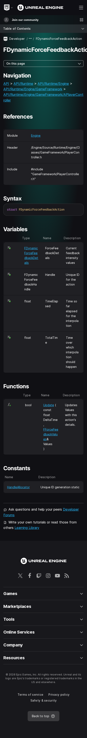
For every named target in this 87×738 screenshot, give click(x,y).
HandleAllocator (18, 487)
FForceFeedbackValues (50, 434)
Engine (36, 135)
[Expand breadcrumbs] (30, 38)
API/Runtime (23, 83)
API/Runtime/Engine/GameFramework (32, 89)
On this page (15, 63)
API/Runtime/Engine (53, 83)
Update (48, 405)
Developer (17, 38)
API (6, 83)
